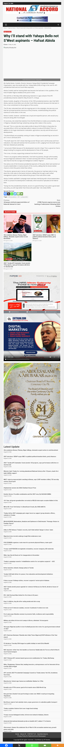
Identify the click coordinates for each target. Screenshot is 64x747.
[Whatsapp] (11, 193)
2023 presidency (12, 197)
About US (23, 734)
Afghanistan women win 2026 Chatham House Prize (20, 488)
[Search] (58, 24)
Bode (6, 44)
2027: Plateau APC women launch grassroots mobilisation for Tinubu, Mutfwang (29, 658)
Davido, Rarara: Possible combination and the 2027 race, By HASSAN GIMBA (27, 494)
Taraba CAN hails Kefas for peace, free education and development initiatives (28, 574)
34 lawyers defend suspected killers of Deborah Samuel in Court (16, 202)
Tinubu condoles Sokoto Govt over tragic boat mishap (21, 708)
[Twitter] (15, 193)
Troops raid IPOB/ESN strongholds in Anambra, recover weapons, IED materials (29, 549)
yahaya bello (24, 197)
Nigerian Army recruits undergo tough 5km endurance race (22, 536)
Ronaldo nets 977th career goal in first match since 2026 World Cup (25, 687)
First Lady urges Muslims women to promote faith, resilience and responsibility (29, 614)
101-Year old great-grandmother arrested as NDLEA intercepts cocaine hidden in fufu (31, 500)
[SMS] (18, 193)
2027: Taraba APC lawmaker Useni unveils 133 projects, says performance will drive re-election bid (17, 252)
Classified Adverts (42, 734)
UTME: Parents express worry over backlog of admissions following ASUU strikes (47, 203)
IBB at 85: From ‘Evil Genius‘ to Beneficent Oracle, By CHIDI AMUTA (24, 507)
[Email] (21, 193)
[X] (8, 193)
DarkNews (38, 740)
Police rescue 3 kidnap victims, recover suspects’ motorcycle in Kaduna (26, 580)
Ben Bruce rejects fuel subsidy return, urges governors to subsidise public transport (30, 702)
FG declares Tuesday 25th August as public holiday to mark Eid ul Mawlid (26, 643)
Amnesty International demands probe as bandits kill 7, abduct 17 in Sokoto (27, 721)
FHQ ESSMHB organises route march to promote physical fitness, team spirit (28, 542)
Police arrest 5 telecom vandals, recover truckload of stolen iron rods (26, 608)
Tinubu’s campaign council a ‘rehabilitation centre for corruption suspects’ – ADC (29, 561)
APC (19, 197)
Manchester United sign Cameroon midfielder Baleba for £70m (23, 681)
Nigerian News (7, 31)
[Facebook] (5, 193)
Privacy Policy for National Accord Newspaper (31, 736)
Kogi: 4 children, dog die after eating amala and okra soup (22, 601)
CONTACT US (31, 734)
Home (17, 734)
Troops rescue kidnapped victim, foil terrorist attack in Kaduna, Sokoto (26, 715)
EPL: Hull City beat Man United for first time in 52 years (21, 595)
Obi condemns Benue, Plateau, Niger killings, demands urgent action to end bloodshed (17, 223)
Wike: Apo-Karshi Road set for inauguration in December (21, 555)
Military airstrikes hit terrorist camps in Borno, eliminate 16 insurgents (26, 620)
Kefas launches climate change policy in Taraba (19, 568)
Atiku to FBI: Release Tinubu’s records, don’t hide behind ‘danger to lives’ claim (28, 530)
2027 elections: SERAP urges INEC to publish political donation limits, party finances (46, 223)
